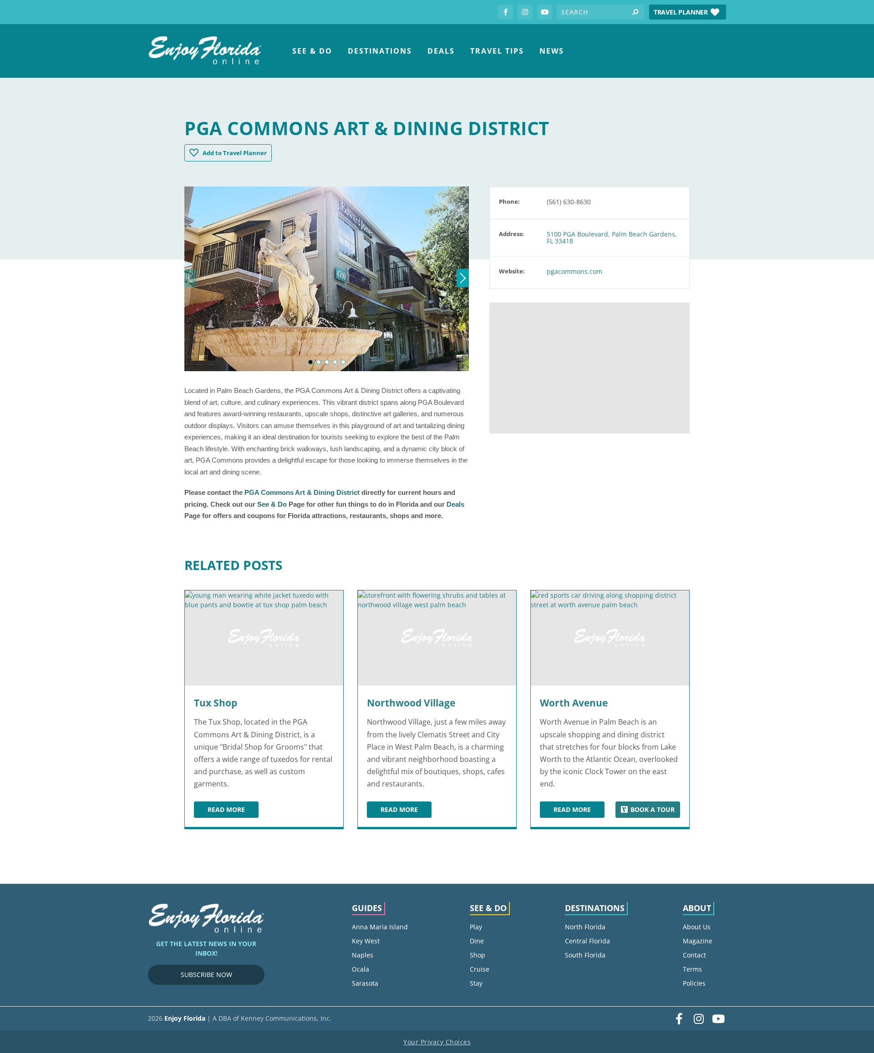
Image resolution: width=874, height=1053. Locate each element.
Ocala (360, 969)
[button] (687, 12)
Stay (476, 983)
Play (476, 926)
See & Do (312, 51)
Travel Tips (497, 51)
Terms (692, 969)
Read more (233, 811)
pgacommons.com (574, 271)
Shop (477, 955)
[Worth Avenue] (610, 637)
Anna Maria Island (380, 926)
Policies (694, 983)
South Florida (585, 955)
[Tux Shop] (264, 637)
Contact (694, 955)
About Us (697, 926)
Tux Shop (215, 702)
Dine (477, 941)
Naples (362, 955)
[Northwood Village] (437, 637)
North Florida (585, 926)
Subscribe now (206, 974)
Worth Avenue (574, 702)
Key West (366, 941)
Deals (441, 51)
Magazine (697, 941)
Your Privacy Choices (437, 1042)
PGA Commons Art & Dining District (302, 492)
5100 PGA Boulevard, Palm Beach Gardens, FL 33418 (612, 237)
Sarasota (365, 983)
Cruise (479, 969)
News (551, 51)
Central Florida (587, 941)
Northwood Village (411, 702)
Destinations (380, 51)
